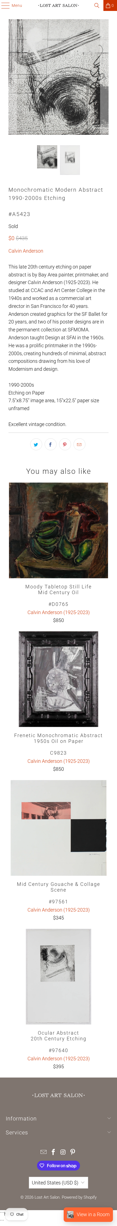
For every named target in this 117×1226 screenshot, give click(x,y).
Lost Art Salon (47, 1197)
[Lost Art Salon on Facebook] (53, 1153)
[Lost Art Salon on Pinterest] (73, 1153)
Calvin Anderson (25, 251)
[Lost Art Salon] (58, 5)
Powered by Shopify (79, 1197)
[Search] (97, 5)
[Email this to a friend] (79, 444)
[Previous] (12, 78)
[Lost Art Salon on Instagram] (63, 1153)
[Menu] (3, 5)
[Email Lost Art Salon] (44, 1153)
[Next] (104, 78)
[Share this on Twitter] (36, 444)
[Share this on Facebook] (51, 444)
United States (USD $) (55, 1183)
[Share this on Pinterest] (65, 444)
